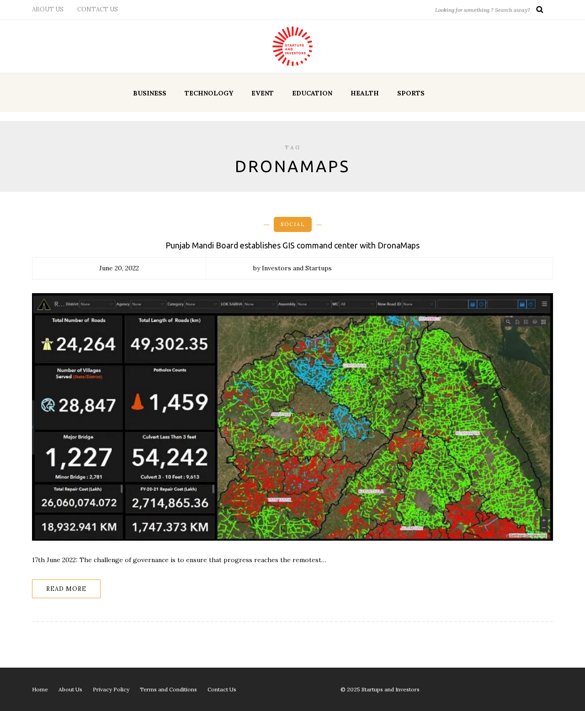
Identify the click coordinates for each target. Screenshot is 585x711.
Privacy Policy (111, 689)
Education (312, 93)
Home (40, 689)
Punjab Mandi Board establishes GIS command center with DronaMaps (292, 245)
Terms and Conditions (168, 689)
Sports (411, 93)
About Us (48, 9)
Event (262, 93)
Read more (66, 589)
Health (365, 93)
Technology (209, 93)
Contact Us (97, 9)
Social (293, 224)
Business (149, 93)
